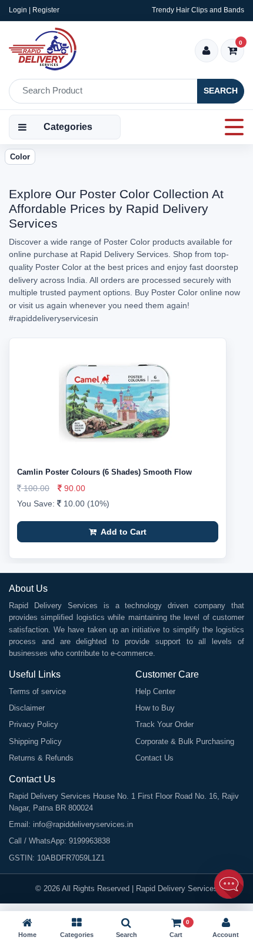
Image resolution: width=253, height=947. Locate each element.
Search (221, 90)
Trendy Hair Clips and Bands (198, 10)
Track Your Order (164, 724)
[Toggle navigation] (230, 127)
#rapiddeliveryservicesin (53, 318)
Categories (68, 127)
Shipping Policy (35, 741)
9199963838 (89, 840)
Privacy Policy (33, 724)
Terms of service (37, 691)
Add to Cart (123, 531)
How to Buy (155, 707)
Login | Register (34, 10)
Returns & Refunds (41, 757)
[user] (206, 51)
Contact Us (154, 757)
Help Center (155, 691)
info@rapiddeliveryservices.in (83, 824)
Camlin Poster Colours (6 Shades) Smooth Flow (104, 472)
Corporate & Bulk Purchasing (184, 741)
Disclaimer (27, 707)
